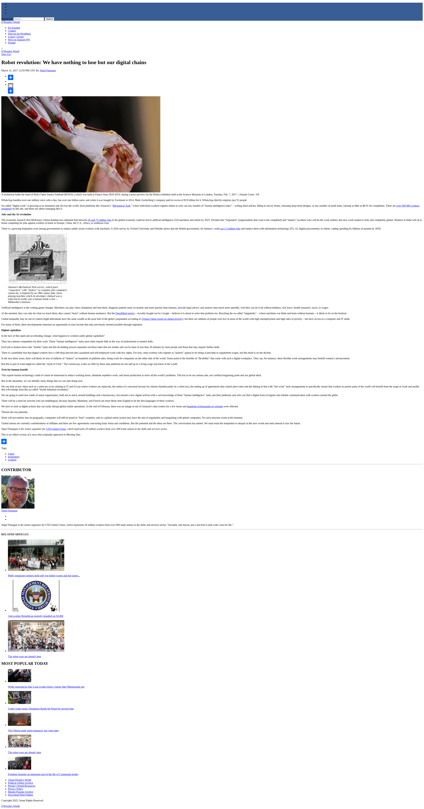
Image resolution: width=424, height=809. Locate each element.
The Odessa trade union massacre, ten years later (33, 730)
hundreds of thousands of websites (205, 406)
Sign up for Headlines (19, 33)
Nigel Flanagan (48, 70)
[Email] (215, 85)
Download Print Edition (20, 794)
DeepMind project (125, 313)
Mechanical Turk (121, 205)
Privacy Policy (15, 788)
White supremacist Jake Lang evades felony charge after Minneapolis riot (46, 686)
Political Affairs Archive (20, 782)
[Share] (215, 77)
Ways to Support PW (19, 39)
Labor (11, 453)
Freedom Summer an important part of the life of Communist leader (43, 774)
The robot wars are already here (24, 656)
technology (14, 456)
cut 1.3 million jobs (230, 228)
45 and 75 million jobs (99, 220)
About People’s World (19, 780)
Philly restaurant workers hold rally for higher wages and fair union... (44, 575)
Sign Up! (6, 54)
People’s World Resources (21, 785)
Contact (12, 30)
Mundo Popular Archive (20, 791)
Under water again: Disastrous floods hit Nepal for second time (41, 708)
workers (12, 459)
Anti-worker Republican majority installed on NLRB (35, 616)
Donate (12, 42)
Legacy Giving (16, 36)
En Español (14, 27)
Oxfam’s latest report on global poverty (162, 319)
